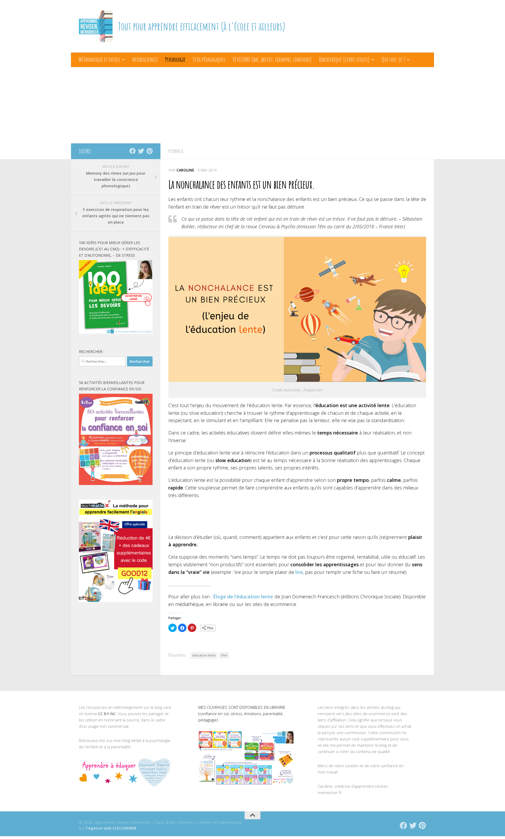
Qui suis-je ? (393, 59)
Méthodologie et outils (99, 59)
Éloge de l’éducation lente (243, 596)
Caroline (185, 170)
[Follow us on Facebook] (132, 151)
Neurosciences (145, 59)
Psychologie (175, 59)
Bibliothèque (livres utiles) (344, 59)
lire (299, 572)
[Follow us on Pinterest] (149, 151)
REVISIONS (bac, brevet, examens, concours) (272, 59)
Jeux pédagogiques (209, 59)
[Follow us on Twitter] (141, 151)
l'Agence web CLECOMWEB (111, 828)
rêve (224, 655)
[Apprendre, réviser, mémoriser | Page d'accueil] (96, 26)
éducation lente (204, 655)
